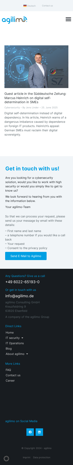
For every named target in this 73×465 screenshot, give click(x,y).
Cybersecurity (12, 107)
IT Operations (15, 343)
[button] (68, 19)
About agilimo (15, 354)
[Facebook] (30, 432)
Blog (9, 348)
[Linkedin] (39, 432)
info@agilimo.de (19, 296)
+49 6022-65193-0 (22, 282)
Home (10, 332)
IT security (13, 338)
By (31, 107)
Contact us (13, 375)
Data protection (41, 457)
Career (10, 380)
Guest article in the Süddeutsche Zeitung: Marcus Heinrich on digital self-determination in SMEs (35, 98)
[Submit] (61, 407)
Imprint (26, 457)
